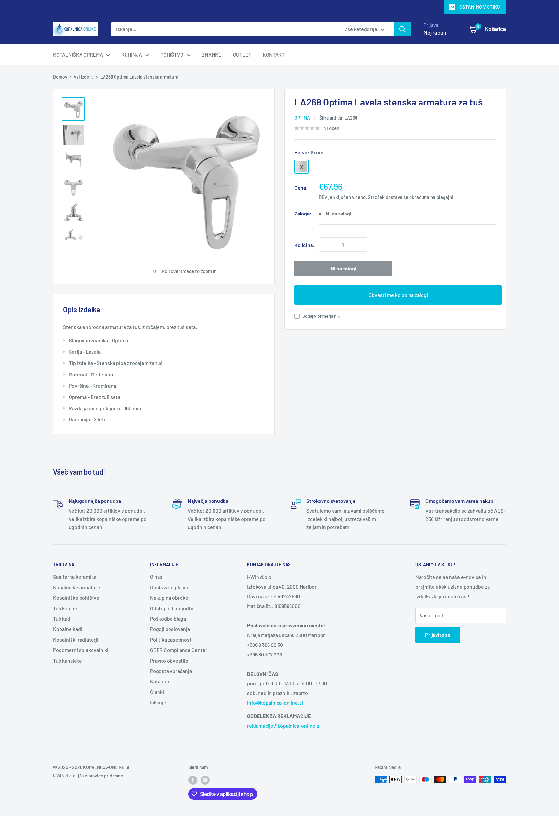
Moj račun (434, 32)
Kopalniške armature (76, 587)
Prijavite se (438, 635)
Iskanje (158, 702)
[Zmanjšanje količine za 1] (326, 245)
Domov (60, 77)
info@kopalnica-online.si (275, 703)
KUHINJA (131, 54)
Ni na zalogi (343, 269)
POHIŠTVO (171, 54)
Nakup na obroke (169, 597)
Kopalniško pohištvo (76, 597)
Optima (302, 118)
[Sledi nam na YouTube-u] (205, 780)
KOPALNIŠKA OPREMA (78, 54)
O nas (156, 576)
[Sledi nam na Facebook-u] (192, 780)
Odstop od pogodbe (172, 608)
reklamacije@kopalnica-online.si (284, 725)
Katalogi (159, 681)
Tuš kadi (62, 618)
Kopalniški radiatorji (75, 639)
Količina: (304, 245)
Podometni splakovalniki (80, 650)
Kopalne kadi (67, 629)
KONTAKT (274, 54)
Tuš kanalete (67, 660)
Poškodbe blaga (168, 618)
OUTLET (242, 54)
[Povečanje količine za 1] (360, 245)
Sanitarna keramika (74, 576)
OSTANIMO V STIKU (479, 7)
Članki (157, 692)
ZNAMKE (212, 54)
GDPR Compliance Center (178, 650)
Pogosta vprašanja (171, 671)
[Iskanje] (402, 29)
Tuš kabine (65, 608)
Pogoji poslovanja (170, 629)
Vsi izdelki (84, 77)
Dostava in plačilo (170, 587)
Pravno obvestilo (169, 660)
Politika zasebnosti (171, 639)
